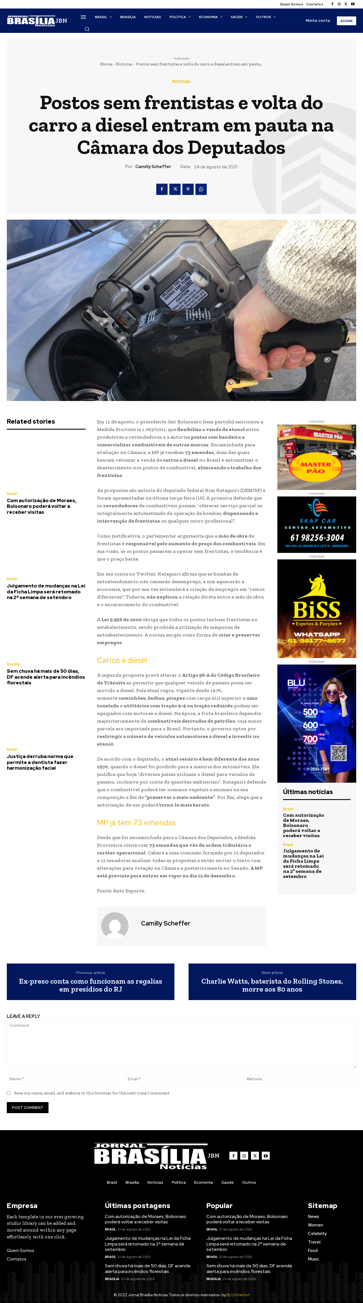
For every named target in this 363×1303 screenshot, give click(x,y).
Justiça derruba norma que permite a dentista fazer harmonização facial (40, 762)
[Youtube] (352, 4)
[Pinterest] (188, 189)
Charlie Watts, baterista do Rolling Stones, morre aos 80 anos (272, 985)
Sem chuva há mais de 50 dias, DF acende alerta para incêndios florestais (46, 677)
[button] (87, 28)
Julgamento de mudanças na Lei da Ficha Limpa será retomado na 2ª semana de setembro (46, 591)
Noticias (124, 64)
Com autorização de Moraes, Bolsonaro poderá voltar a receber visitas (41, 506)
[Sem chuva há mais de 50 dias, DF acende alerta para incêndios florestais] (46, 632)
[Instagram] (339, 4)
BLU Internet (238, 1295)
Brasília (13, 664)
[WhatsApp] (201, 189)
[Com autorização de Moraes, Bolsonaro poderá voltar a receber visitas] (46, 462)
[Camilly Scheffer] (118, 925)
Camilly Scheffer (153, 166)
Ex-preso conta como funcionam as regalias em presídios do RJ (90, 985)
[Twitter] (346, 4)
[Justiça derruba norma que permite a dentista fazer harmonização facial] (46, 718)
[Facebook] (332, 4)
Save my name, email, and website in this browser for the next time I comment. (92, 1093)
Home (106, 64)
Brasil (12, 493)
